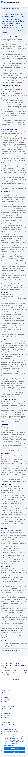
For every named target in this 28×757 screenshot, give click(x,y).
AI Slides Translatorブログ (7, 706)
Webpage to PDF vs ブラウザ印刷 (9, 731)
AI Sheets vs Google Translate (8, 727)
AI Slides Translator (6, 690)
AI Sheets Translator (6, 695)
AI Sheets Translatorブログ (7, 711)
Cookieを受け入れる (14, 748)
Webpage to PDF (5, 699)
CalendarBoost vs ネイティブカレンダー (10, 729)
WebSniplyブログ (5, 717)
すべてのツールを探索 (14, 679)
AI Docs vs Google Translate (8, 724)
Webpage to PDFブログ (6, 715)
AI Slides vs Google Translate (8, 722)
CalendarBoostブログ (6, 713)
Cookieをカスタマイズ (14, 752)
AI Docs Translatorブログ (7, 708)
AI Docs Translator (5, 692)
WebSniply (3, 701)
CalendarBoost (4, 697)
